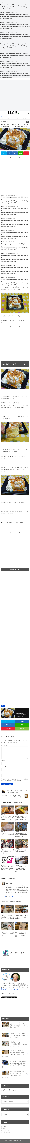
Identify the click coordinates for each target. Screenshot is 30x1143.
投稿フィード (5, 1128)
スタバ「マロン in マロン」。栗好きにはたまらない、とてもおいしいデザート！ (14, 1026)
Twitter (14, 896)
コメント (4, 745)
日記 (4, 705)
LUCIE (14, 1140)
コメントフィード (6, 1130)
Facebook (21, 896)
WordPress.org (5, 1132)
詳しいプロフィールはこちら (9, 989)
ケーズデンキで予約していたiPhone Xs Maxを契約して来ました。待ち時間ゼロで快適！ (14, 1064)
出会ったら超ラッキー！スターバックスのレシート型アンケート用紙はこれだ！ (14, 1074)
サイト (3, 773)
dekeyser (9, 883)
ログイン (3, 1126)
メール (3, 766)
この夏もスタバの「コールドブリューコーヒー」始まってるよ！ (18, 1035)
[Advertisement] (15, 95)
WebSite (8, 896)
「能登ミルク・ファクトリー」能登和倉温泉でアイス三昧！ (18, 1044)
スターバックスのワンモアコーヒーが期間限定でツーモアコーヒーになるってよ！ (14, 1053)
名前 (3, 760)
